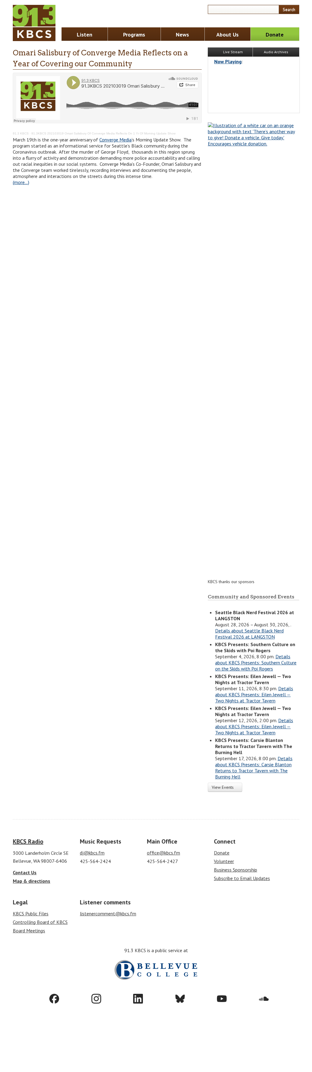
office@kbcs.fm (163, 853)
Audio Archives (276, 52)
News (182, 34)
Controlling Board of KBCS (40, 922)
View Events (223, 787)
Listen (84, 34)
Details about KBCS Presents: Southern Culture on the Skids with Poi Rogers (255, 662)
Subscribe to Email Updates (242, 878)
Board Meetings (29, 931)
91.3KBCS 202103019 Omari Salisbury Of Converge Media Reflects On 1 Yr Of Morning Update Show (103, 133)
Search (289, 9)
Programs (134, 34)
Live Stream (232, 52)
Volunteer (224, 861)
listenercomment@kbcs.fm (108, 913)
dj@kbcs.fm (92, 853)
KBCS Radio (28, 841)
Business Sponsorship (235, 870)
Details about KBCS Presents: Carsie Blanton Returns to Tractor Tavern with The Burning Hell (253, 767)
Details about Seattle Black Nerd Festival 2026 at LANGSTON (249, 634)
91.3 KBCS (21, 133)
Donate (275, 34)
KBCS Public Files (30, 913)
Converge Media (115, 140)
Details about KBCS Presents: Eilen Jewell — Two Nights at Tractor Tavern (254, 694)
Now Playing (228, 61)
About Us (227, 34)
